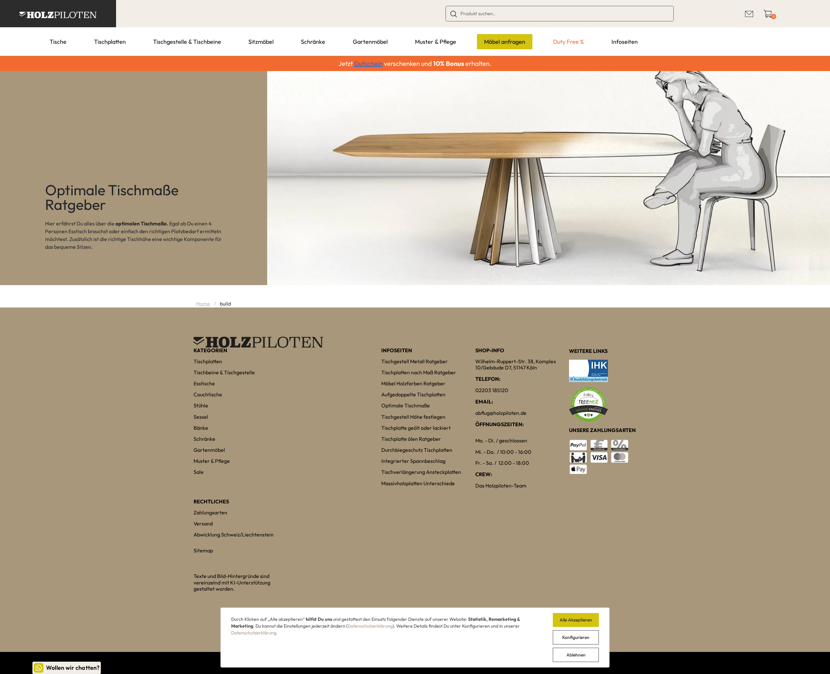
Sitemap (203, 550)
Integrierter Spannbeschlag (413, 461)
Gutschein (368, 63)
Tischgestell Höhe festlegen (413, 417)
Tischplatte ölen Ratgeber (411, 439)
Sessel (201, 417)
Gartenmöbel (370, 41)
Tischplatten (110, 41)
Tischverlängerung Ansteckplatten (421, 472)
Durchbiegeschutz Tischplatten (416, 450)
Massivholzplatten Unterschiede (418, 483)
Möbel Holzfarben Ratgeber (413, 383)
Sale (199, 472)
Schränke (313, 41)
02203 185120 (491, 390)
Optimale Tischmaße (405, 405)
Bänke (201, 428)
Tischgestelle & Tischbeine (187, 41)
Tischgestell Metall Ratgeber (414, 361)
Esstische (204, 383)
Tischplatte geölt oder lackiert (416, 428)
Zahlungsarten (210, 512)
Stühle (201, 405)
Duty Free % (568, 41)
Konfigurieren (575, 637)
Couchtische (208, 394)
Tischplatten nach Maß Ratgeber (418, 372)
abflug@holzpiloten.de (501, 413)
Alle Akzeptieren (576, 620)
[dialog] (415, 638)
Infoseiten (624, 41)
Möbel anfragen (504, 41)
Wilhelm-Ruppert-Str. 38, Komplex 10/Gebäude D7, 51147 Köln (515, 364)
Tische (58, 41)
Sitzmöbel (261, 41)
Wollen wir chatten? (73, 667)
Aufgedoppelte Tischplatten (413, 394)
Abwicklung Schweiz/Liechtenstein (234, 534)
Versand (203, 523)
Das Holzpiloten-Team (501, 485)
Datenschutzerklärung (370, 626)
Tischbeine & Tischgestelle (224, 372)
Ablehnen (576, 655)
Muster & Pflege (435, 41)
